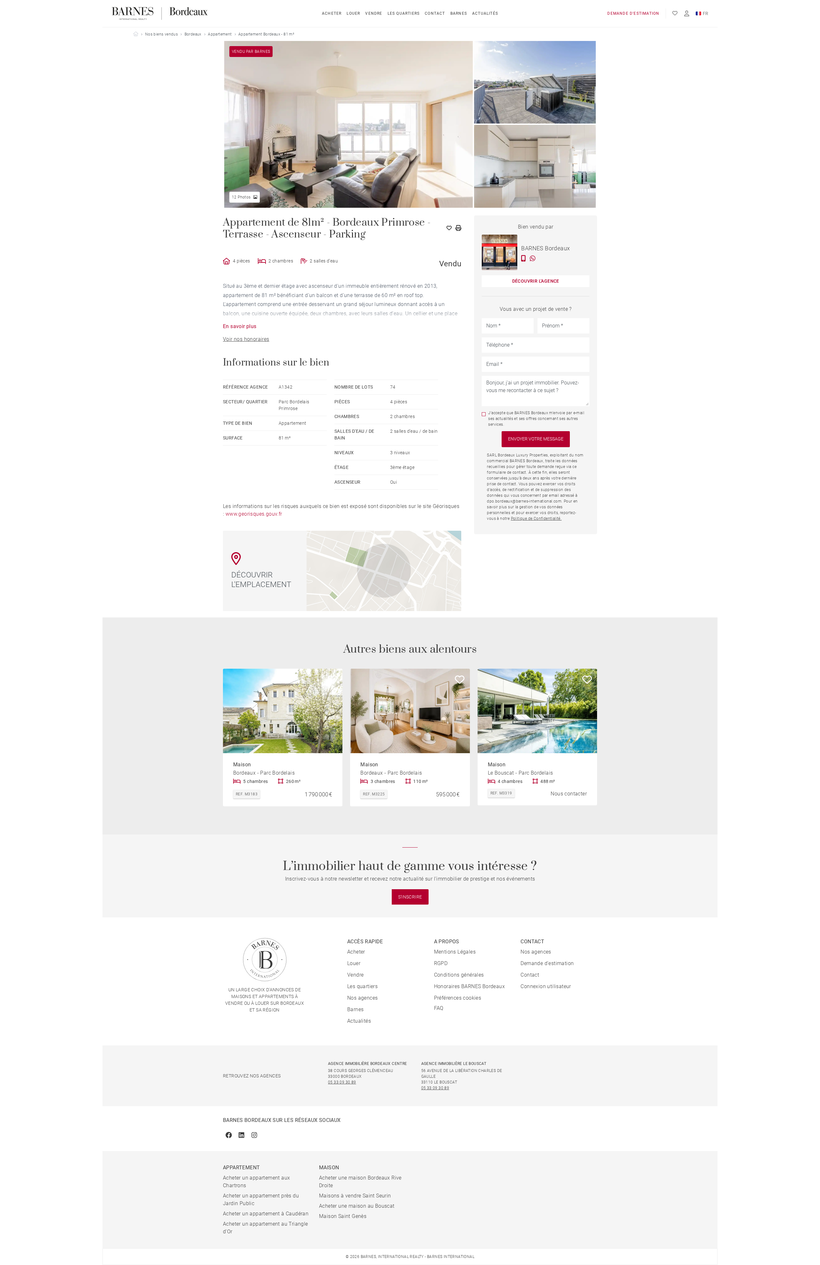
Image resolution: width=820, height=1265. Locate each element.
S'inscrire (410, 896)
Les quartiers (404, 13)
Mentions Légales (455, 952)
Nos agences (362, 998)
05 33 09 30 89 (342, 1082)
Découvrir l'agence (535, 281)
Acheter (331, 13)
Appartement (220, 34)
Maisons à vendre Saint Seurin (355, 1196)
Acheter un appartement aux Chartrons (256, 1181)
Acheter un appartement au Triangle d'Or (265, 1228)
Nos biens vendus (161, 34)
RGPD (441, 963)
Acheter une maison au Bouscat (357, 1206)
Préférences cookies (457, 998)
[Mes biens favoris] (674, 13)
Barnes (458, 13)
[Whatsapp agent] (533, 258)
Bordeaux (192, 34)
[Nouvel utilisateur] (686, 13)
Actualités (485, 13)
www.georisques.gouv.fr (254, 514)
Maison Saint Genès (342, 1216)
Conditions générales (459, 975)
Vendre (373, 13)
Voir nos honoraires (246, 339)
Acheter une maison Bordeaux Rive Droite (360, 1181)
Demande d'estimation (633, 13)
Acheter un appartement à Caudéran (265, 1214)
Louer (353, 13)
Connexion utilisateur (546, 986)
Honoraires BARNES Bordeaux (469, 986)
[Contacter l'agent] (523, 258)
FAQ (439, 1008)
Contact (435, 13)
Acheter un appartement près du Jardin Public (261, 1199)
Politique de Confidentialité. (536, 518)
